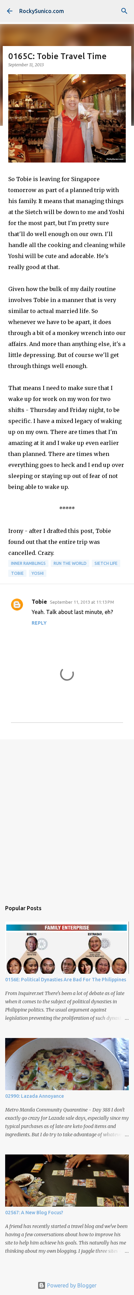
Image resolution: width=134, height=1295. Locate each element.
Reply (39, 623)
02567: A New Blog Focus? (34, 1212)
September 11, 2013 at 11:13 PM (82, 602)
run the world (70, 563)
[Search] (124, 11)
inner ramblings (28, 563)
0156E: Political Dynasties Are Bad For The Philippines (65, 979)
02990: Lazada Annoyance (34, 1096)
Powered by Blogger (71, 1285)
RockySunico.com (41, 11)
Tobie (17, 573)
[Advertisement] (67, 817)
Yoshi (38, 573)
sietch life (106, 563)
